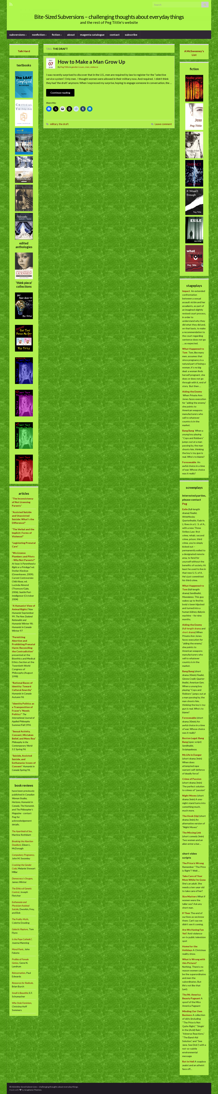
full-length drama (192, 628)
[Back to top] (210, 1086)
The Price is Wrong (193, 863)
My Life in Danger (192, 754)
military (54, 124)
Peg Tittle (64, 67)
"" (22, 502)
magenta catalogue (92, 34)
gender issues (77, 67)
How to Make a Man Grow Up (91, 62)
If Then (186, 913)
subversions (17, 34)
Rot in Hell (188, 1061)
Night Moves (189, 795)
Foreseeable (189, 462)
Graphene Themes (33, 1090)
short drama (188, 632)
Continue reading (60, 92)
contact (115, 34)
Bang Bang (188, 430)
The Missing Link (191, 832)
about (71, 34)
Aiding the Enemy (192, 391)
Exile (185, 509)
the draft (64, 124)
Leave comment (163, 124)
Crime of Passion (191, 778)
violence (94, 67)
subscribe (131, 34)
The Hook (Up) (190, 815)
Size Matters (189, 896)
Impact (186, 291)
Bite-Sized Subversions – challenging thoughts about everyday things (109, 16)
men (87, 67)
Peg (184, 503)
